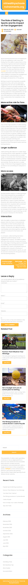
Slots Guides (6, 568)
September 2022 (8, 534)
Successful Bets (7, 571)
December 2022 (7, 524)
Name (3, 295)
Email (3, 303)
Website (3, 311)
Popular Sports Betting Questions (12, 487)
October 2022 (7, 530)
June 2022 (6, 543)
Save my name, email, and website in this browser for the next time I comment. (13, 320)
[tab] (6, 13)
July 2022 (5, 540)
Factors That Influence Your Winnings (13, 490)
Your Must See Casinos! (9, 493)
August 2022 (6, 537)
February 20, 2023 (8, 29)
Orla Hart (19, 29)
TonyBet (3, 71)
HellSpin (7, 469)
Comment (4, 283)
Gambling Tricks (7, 562)
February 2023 (7, 521)
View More (7, 363)
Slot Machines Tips (8, 565)
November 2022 (7, 527)
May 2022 (5, 546)
